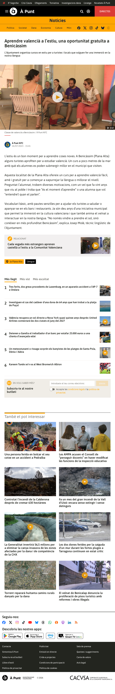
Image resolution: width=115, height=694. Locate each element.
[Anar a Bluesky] (37, 622)
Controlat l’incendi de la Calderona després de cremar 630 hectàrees (26, 501)
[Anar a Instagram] (18, 622)
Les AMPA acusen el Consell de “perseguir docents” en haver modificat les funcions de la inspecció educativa (83, 458)
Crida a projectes (47, 657)
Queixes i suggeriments (88, 652)
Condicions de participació (52, 662)
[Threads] (109, 28)
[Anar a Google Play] (12, 636)
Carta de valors (84, 657)
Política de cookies (48, 668)
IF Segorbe (13, 3)
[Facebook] (78, 28)
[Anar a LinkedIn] (70, 622)
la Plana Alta (16, 261)
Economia (46, 28)
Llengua (30, 261)
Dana (33, 28)
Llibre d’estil (8, 662)
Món (69, 28)
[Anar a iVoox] (57, 622)
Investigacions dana (71, 3)
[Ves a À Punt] (22, 11)
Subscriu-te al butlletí (12, 657)
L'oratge (87, 3)
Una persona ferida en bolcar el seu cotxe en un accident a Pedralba (27, 456)
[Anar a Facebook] (4, 622)
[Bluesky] (102, 28)
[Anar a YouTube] (30, 622)
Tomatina (54, 3)
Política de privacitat (12, 668)
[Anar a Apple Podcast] (63, 622)
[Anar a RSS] (76, 622)
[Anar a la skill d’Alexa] (50, 636)
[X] (85, 28)
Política (10, 28)
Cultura (58, 28)
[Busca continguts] (82, 12)
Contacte (6, 646)
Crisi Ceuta (26, 3)
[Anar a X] (11, 622)
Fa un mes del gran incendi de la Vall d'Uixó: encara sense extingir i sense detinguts (82, 503)
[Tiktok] (97, 27)
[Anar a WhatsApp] (50, 622)
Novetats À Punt (102, 3)
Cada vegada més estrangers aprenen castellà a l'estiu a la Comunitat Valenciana (35, 245)
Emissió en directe (48, 652)
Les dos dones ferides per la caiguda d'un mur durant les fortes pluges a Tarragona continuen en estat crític (82, 548)
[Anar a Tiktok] (24, 622)
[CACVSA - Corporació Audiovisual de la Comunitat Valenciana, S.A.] (91, 678)
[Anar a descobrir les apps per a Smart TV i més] (70, 636)
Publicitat (44, 646)
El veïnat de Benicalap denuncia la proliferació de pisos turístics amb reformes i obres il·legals (81, 596)
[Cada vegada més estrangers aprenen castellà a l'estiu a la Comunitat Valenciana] (95, 245)
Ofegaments (41, 3)
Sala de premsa (84, 646)
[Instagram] (91, 27)
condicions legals (76, 389)
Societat (23, 28)
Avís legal (81, 662)
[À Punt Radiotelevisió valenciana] (18, 678)
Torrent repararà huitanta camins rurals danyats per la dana (29, 594)
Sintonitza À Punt (10, 652)
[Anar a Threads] (44, 622)
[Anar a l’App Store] (34, 636)
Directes (105, 11)
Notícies (57, 20)
